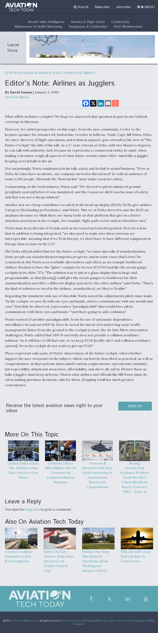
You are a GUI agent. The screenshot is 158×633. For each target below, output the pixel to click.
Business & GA (49, 73)
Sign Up (135, 406)
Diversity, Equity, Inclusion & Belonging (119, 620)
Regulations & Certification (88, 26)
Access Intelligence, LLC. (25, 620)
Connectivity (120, 22)
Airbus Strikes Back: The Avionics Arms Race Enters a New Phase (23, 470)
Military (89, 73)
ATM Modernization (21, 73)
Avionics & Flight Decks (88, 22)
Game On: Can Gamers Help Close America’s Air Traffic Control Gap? (59, 560)
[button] (146, 7)
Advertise (123, 7)
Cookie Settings (87, 620)
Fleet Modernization (128, 26)
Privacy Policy (69, 620)
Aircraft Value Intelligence (46, 22)
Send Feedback (17, 97)
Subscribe (102, 7)
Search (82, 7)
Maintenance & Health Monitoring (38, 26)
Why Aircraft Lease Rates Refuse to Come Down (136, 556)
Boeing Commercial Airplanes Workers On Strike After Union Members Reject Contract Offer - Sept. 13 (134, 477)
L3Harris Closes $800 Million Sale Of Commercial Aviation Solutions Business (60, 472)
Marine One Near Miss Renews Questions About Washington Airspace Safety (96, 560)
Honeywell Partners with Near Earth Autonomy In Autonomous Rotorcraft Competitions (97, 475)
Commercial (71, 73)
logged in (32, 509)
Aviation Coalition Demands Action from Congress (19, 556)
